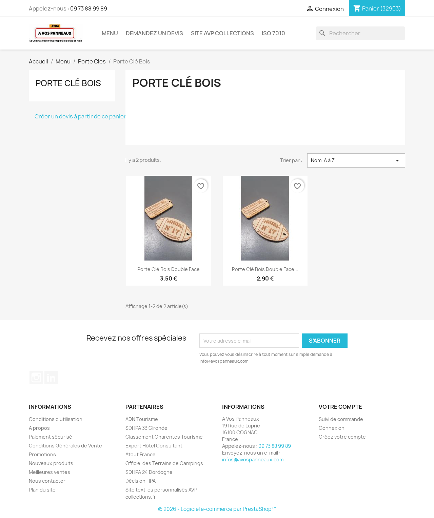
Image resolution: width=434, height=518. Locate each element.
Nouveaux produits (51, 463)
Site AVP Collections (222, 33)
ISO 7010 (273, 33)
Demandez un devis (154, 33)
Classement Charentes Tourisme (164, 437)
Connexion (331, 428)
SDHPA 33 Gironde (146, 428)
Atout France (140, 454)
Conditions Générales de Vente (65, 445)
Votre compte (340, 406)
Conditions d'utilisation (55, 419)
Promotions (42, 454)
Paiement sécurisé (50, 437)
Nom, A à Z (356, 160)
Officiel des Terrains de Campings (164, 463)
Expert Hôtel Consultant (153, 445)
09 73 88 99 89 (88, 8)
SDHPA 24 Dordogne (149, 472)
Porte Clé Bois (68, 83)
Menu (110, 33)
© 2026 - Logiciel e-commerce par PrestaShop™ (217, 509)
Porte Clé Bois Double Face (168, 269)
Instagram (36, 377)
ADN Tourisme (141, 419)
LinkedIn (51, 377)
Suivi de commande (341, 419)
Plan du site (42, 489)
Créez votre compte (342, 437)
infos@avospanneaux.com (252, 459)
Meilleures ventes (49, 472)
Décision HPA (140, 481)
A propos (39, 428)
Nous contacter (47, 481)
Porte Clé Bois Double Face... (265, 269)
